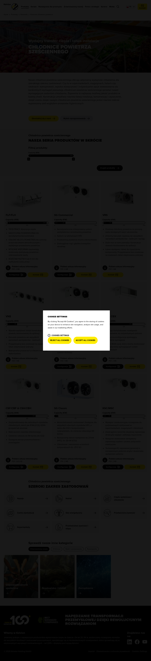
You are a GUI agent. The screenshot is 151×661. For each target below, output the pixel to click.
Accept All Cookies (85, 340)
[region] (76, 330)
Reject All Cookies (59, 340)
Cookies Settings (60, 335)
